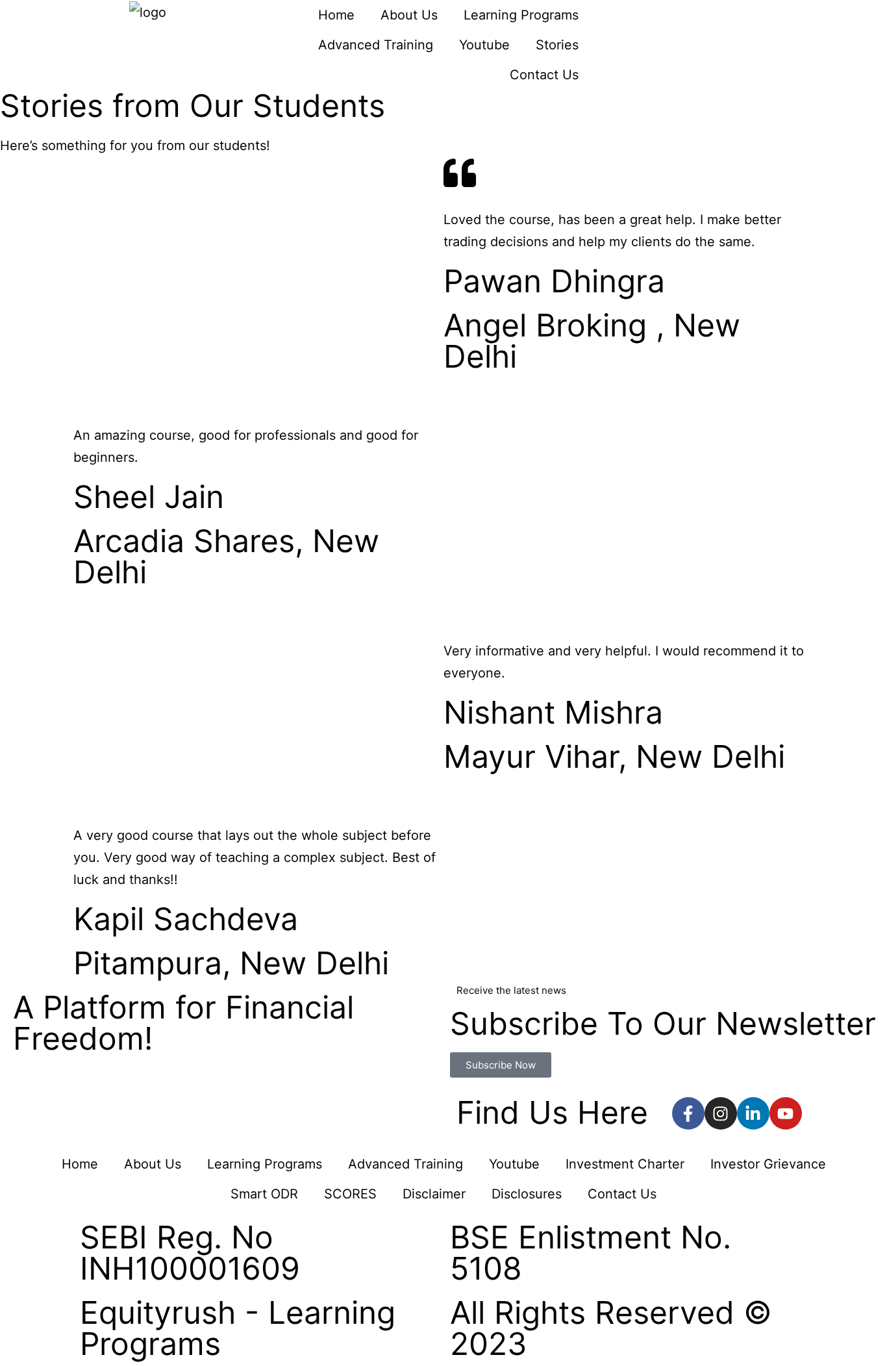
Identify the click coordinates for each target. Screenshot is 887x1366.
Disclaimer (434, 1194)
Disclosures (527, 1194)
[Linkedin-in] (753, 1113)
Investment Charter (625, 1164)
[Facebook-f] (688, 1113)
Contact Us (544, 74)
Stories (557, 45)
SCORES (350, 1194)
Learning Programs (521, 15)
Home (336, 15)
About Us (409, 15)
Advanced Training (375, 45)
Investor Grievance (768, 1164)
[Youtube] (785, 1113)
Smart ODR (264, 1194)
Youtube (484, 45)
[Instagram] (721, 1113)
